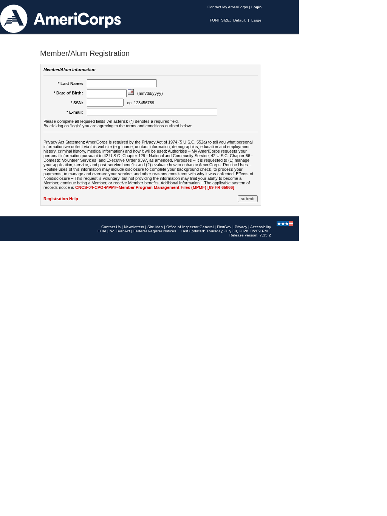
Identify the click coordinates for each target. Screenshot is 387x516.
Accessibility (260, 227)
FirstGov (224, 227)
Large (256, 20)
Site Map (155, 227)
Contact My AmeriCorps (227, 7)
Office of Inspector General (190, 227)
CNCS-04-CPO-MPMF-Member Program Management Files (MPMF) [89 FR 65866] (154, 187)
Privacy (241, 227)
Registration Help (60, 198)
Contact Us (111, 227)
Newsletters (134, 227)
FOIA (102, 231)
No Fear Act (120, 231)
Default (239, 20)
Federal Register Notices (154, 231)
